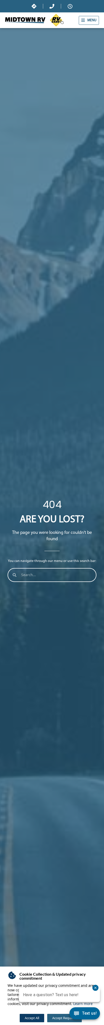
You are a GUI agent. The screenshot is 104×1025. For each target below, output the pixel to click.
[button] (89, 20)
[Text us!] (84, 1014)
